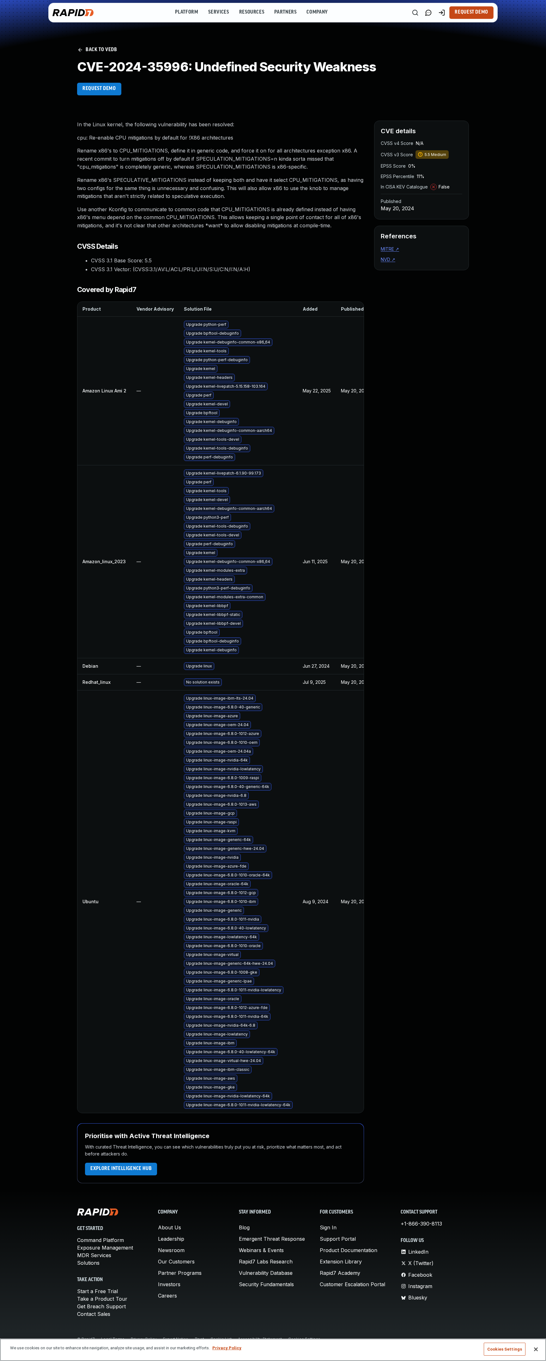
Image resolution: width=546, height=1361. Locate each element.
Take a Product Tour (102, 1299)
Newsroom (171, 1250)
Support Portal (338, 1239)
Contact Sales (93, 1314)
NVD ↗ (388, 259)
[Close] (536, 1349)
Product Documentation (348, 1250)
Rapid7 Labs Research (266, 1261)
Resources (251, 12)
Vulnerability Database (266, 1273)
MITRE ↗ (390, 249)
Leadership (171, 1239)
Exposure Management (105, 1248)
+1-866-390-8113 (421, 1224)
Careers (167, 1295)
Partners (285, 12)
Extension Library (341, 1261)
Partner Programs (180, 1273)
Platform (186, 12)
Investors (169, 1284)
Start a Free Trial (97, 1291)
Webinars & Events (261, 1250)
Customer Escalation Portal (352, 1284)
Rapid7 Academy (340, 1273)
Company (317, 12)
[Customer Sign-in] (441, 12)
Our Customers (176, 1261)
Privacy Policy (226, 1348)
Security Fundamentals (266, 1284)
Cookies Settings (504, 1349)
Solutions (88, 1263)
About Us (169, 1227)
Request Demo (471, 12)
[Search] (415, 12)
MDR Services (94, 1255)
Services (218, 12)
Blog (244, 1227)
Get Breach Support (101, 1306)
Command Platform (100, 1240)
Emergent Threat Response (272, 1239)
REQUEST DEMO (99, 88)
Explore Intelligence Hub (121, 1168)
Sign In (328, 1227)
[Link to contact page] (428, 12)
